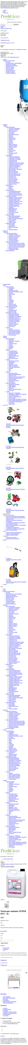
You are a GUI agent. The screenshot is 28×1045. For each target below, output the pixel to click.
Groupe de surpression (13, 323)
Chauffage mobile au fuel (14, 199)
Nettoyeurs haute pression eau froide (16, 243)
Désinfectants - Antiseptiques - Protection (17, 394)
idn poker (8, 61)
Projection (11, 188)
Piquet (10, 297)
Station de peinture (10, 214)
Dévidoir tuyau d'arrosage (14, 330)
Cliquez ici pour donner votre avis (14, 970)
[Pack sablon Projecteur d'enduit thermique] (14, 444)
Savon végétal (12, 404)
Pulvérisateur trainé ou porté (15, 318)
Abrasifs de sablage (10, 71)
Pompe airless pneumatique (14, 216)
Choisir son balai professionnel (12, 538)
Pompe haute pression (13, 248)
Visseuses (11, 154)
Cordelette (11, 289)
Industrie (8, 372)
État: (2, 922)
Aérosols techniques (10, 338)
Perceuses (11, 143)
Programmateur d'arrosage (14, 332)
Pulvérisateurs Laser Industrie (15, 316)
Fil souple (11, 293)
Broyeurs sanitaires (10, 250)
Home (4, 590)
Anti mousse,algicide (13, 353)
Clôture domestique (13, 310)
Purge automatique (13, 181)
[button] (5, 405)
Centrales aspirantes (13, 239)
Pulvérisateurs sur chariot (14, 317)
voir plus (15, 987)
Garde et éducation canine (11, 306)
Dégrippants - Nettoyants (14, 341)
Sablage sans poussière (11, 64)
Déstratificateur (12, 211)
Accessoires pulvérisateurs (14, 321)
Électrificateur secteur (13, 290)
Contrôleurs (11, 301)
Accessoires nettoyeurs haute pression (17, 245)
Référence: (3, 920)
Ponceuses (11, 148)
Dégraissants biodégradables (15, 374)
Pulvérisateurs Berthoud (14, 313)
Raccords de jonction (13, 179)
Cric (10, 228)
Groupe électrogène (10, 190)
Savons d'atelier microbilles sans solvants (17, 400)
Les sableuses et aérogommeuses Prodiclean (15, 522)
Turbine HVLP (12, 220)
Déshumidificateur (13, 209)
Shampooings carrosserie (14, 384)
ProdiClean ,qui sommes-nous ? (10, 1013)
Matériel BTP (9, 185)
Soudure (10, 348)
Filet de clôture (12, 294)
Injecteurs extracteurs (13, 238)
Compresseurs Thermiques (14, 158)
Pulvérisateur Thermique (14, 320)
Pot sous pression (12, 219)
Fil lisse (10, 296)
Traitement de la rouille (14, 380)
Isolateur (10, 299)
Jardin (4, 285)
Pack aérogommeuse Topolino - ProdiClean (15, 489)
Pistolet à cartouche (13, 144)
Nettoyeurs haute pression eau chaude (17, 244)
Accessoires (11, 300)
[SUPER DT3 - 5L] (6, 907)
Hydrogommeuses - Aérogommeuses (14, 63)
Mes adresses (6, 1000)
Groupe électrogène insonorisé (15, 193)
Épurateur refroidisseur (11, 73)
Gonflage (11, 140)
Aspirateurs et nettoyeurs (11, 233)
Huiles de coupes (12, 375)
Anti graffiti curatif (13, 351)
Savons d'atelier (12, 397)
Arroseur (11, 328)
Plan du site (5, 12)
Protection (11, 347)
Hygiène (8, 391)
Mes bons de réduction (8, 1002)
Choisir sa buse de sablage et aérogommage (15, 516)
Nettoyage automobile (10, 383)
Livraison (5, 1008)
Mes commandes (6, 996)
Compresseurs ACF (13, 161)
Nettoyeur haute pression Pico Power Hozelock (16, 581)
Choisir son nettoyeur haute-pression (14, 532)
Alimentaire (11, 339)
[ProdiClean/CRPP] (10, 19)
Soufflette (11, 151)
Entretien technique (13, 343)
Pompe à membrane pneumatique (16, 218)
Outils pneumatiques (10, 127)
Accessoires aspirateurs (14, 240)
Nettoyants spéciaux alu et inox (15, 378)
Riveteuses (11, 149)
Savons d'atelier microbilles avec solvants (17, 399)
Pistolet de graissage (13, 145)
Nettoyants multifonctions (14, 367)
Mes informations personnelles (9, 1001)
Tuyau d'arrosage (12, 334)
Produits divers (12, 357)
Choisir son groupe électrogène (12, 533)
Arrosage (8, 327)
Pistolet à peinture (12, 222)
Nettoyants (11, 388)
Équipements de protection (11, 65)
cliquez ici (9, 1043)
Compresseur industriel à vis (15, 166)
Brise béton (11, 186)
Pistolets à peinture (13, 146)
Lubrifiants (11, 346)
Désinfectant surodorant (14, 360)
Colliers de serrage (13, 183)
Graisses (10, 344)
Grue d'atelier (11, 224)
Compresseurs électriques (14, 156)
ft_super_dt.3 (4, 960)
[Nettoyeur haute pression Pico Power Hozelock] (14, 578)
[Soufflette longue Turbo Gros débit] (14, 557)
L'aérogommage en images (11, 523)
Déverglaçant (11, 381)
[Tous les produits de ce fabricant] (2, 918)
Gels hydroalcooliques (13, 395)
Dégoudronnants (12, 354)
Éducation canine (12, 311)
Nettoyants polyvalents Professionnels (17, 376)
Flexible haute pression (14, 249)
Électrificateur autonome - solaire (16, 291)
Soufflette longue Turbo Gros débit (13, 559)
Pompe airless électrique (14, 217)
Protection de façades (13, 358)
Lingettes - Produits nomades (15, 396)
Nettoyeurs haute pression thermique (16, 246)
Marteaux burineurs (13, 130)
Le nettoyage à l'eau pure (11, 537)
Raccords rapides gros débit (15, 174)
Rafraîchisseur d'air (13, 208)
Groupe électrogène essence (15, 191)
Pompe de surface (12, 322)
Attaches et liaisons (13, 305)
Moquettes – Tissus (13, 364)
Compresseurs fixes (13, 160)
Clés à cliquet (11, 132)
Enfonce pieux (12, 139)
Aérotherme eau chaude (14, 204)
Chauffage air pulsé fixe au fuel (15, 203)
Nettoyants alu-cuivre (13, 365)
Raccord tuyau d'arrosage (14, 333)
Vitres (10, 370)
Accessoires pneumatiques (14, 128)
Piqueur (10, 187)
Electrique (11, 342)
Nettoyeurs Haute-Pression (11, 241)
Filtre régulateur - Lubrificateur (15, 169)
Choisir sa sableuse (10, 526)
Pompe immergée (12, 325)
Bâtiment (8, 349)
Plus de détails (4, 931)
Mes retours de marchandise (9, 997)
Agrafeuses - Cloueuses (14, 129)
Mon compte (3, 994)
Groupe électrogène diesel (14, 192)
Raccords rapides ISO (13, 172)
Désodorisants (12, 362)
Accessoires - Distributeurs (14, 393)
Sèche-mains (11, 213)
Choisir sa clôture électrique (12, 534)
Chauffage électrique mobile (15, 198)
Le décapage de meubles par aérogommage (15, 528)
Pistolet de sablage (10, 66)
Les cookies (5, 1015)
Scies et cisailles (12, 150)
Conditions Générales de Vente (10, 1011)
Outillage (5, 125)
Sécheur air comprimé (13, 167)
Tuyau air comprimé (13, 153)
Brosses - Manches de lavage (15, 389)
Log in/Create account (8, 858)
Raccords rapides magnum (14, 175)
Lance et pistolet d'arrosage (14, 331)
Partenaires (5, 1010)
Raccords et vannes (10, 68)
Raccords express (12, 177)
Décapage (11, 135)
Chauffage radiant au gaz (14, 202)
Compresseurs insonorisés (14, 165)
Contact (5, 10)
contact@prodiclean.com (12, 1023)
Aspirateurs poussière (13, 234)
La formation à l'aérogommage (12, 527)
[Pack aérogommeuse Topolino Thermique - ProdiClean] (14, 507)
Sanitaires (11, 368)
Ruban (10, 295)
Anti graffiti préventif (13, 352)
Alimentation (11, 288)
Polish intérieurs (12, 386)
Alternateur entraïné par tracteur (15, 195)
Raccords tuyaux (12, 176)
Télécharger (5, 949)
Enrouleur (11, 302)
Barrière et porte (12, 304)
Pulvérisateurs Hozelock (14, 315)
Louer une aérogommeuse (11, 530)
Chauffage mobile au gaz (14, 206)
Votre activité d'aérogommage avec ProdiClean (16, 525)
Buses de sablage (9, 69)
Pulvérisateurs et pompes (11, 312)
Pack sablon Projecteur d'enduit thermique (15, 447)
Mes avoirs (5, 999)
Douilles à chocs (12, 138)
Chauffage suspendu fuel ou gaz (15, 201)
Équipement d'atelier (10, 223)
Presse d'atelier (12, 225)
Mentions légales (6, 1014)
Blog (4, 11)
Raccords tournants (13, 180)
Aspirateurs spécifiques (14, 237)
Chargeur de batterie (13, 229)
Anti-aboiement (12, 307)
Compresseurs (9, 155)
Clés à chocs (11, 133)
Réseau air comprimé (13, 171)
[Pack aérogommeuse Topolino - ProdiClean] (14, 486)
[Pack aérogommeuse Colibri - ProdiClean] (14, 465)
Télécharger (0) (4, 965)
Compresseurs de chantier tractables (16, 162)
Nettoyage (5, 232)
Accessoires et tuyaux (10, 70)
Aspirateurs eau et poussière (15, 235)
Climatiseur (11, 207)
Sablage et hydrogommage (9, 60)
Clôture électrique (10, 286)
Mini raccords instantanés (14, 182)
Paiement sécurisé (7, 1009)
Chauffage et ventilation (11, 196)
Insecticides (11, 363)
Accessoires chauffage (13, 212)
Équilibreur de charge (13, 227)
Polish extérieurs (12, 385)
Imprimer (2, 945)
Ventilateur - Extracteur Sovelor (15, 197)
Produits (5, 337)
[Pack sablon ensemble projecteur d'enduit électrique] (14, 422)
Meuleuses (11, 141)
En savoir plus (6, 947)
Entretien (8, 359)
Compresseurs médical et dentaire (16, 164)
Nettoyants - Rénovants (14, 355)
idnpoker (6, 6)
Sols (10, 369)
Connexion (3, 25)
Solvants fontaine (12, 379)
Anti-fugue (11, 309)
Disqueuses (11, 137)
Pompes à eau (12, 326)
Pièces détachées (12, 170)
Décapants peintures (13, 373)
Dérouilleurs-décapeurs (14, 134)
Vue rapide (8, 423)
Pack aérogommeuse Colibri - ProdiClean (15, 468)
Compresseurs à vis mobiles (15, 159)
